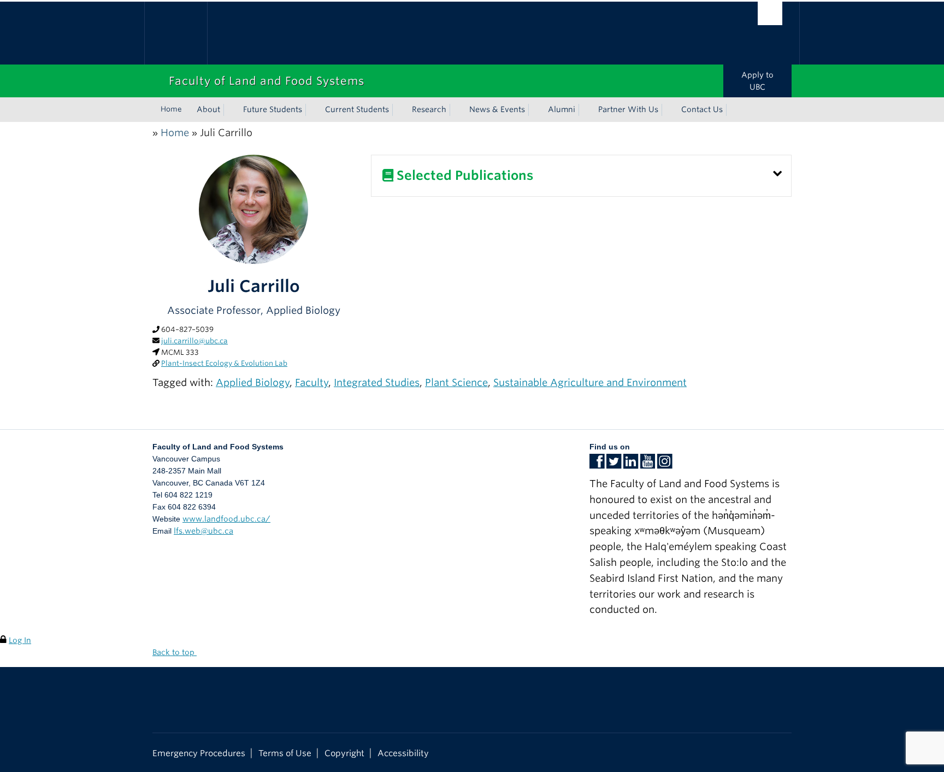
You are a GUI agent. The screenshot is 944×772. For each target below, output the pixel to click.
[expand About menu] (230, 110)
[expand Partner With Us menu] (668, 110)
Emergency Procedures (198, 753)
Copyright (344, 753)
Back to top (174, 652)
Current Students (357, 109)
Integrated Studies (377, 382)
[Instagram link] (664, 464)
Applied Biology (253, 382)
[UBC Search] (770, 13)
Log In (20, 640)
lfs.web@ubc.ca (203, 531)
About (208, 109)
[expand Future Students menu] (311, 110)
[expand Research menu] (456, 110)
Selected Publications (463, 175)
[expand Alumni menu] (585, 110)
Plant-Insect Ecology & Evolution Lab (224, 363)
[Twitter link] (613, 464)
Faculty (311, 382)
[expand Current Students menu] (398, 110)
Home (171, 109)
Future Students (272, 109)
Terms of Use (284, 753)
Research (429, 109)
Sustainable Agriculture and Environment (590, 382)
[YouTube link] (647, 464)
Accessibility (403, 753)
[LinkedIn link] (630, 464)
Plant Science (456, 382)
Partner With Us (628, 109)
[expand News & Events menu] (534, 110)
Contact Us (702, 109)
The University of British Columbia (175, 33)
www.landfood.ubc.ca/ (226, 518)
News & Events (497, 109)
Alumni (561, 109)
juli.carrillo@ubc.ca (194, 341)
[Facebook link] (596, 464)
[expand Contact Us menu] (732, 110)
